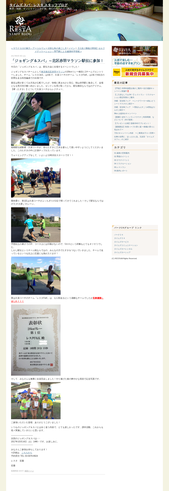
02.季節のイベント (121, 156)
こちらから (26, 452)
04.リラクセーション (122, 164)
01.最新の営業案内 (121, 153)
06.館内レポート (121, 171)
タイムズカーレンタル (123, 249)
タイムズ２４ (119, 238)
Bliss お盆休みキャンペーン (125, 113)
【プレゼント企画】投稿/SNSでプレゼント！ (132, 123)
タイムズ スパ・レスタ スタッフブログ (38, 5)
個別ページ (29, 471)
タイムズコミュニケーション (126, 245)
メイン (72, 48)
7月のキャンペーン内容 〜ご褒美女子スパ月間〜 (134, 133)
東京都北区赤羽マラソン (53, 71)
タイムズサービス (121, 242)
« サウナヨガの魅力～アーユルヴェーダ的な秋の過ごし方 (39, 48)
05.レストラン (120, 167)
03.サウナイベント (121, 160)
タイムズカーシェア (122, 252)
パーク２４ (118, 235)
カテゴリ (120, 147)
